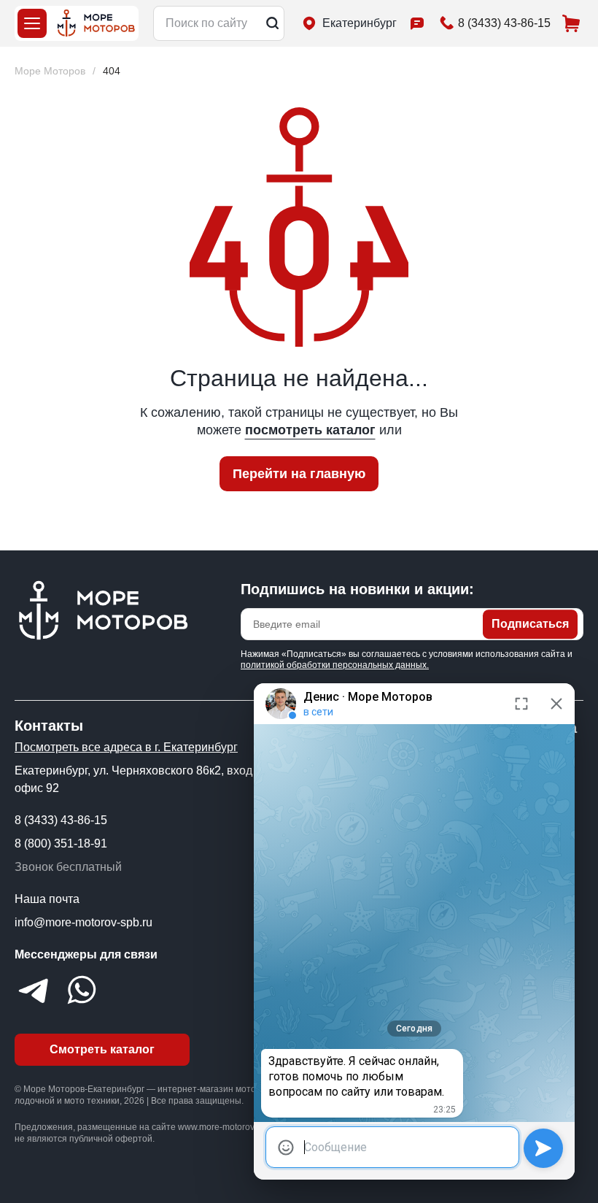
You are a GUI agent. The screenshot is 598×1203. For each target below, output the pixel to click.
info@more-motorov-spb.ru (83, 922)
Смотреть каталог (102, 1049)
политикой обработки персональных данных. (335, 665)
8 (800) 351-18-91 (61, 843)
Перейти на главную (299, 473)
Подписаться (530, 624)
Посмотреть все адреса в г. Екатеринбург (126, 747)
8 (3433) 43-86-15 (61, 820)
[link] (111, 71)
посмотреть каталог (310, 430)
